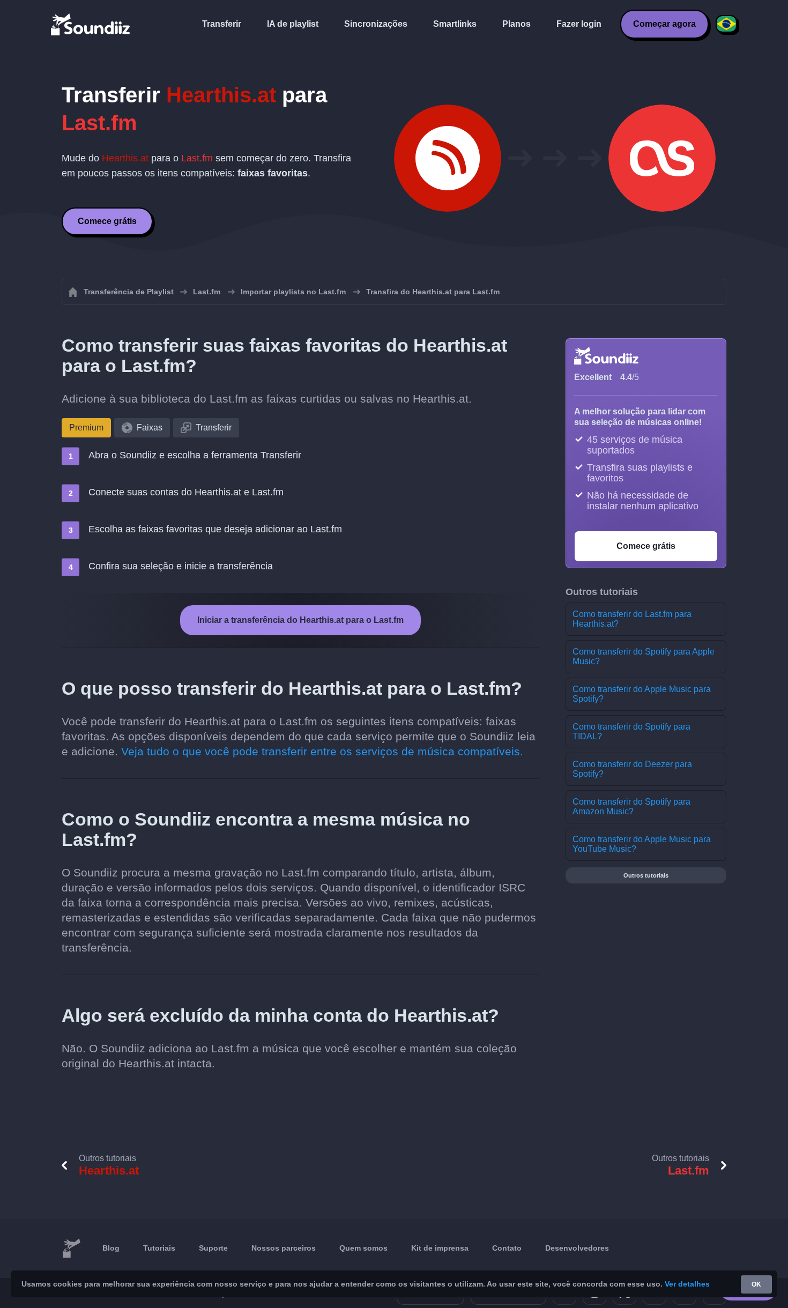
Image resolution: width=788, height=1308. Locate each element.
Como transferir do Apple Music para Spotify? (642, 694)
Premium (86, 427)
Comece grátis (107, 221)
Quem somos (363, 1248)
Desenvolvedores (577, 1248)
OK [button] (756, 1284)
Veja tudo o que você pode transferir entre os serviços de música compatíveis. (322, 751)
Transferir (221, 23)
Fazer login (578, 23)
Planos (516, 23)
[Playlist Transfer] (91, 24)
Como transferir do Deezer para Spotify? (632, 769)
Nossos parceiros (283, 1248)
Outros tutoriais (645, 875)
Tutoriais (159, 1248)
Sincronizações (375, 23)
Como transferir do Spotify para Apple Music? (644, 656)
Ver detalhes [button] (687, 1284)
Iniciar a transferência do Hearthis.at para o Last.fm (300, 620)
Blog (111, 1248)
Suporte (213, 1248)
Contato (507, 1248)
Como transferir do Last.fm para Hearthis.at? (632, 619)
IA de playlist (292, 23)
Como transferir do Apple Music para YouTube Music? (642, 844)
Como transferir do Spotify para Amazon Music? (631, 806)
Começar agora (664, 23)
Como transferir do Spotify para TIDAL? (631, 731)
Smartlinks (455, 23)
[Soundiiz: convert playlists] (71, 1248)
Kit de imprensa (440, 1248)
